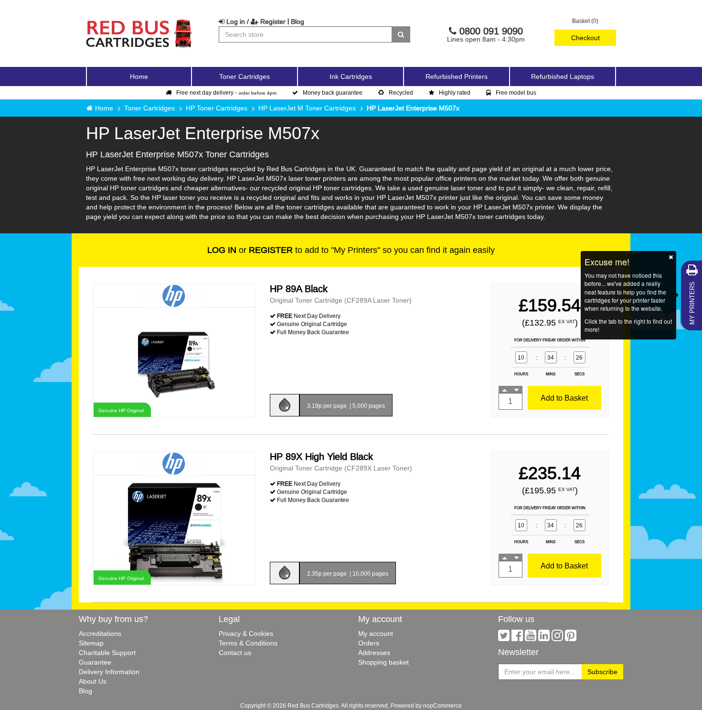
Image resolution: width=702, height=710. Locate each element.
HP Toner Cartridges (216, 108)
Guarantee (95, 662)
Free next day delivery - (226, 92)
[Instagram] (557, 638)
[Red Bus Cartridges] (139, 21)
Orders (368, 643)
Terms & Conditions (248, 643)
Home (139, 76)
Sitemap (91, 643)
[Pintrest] (570, 638)
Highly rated (454, 92)
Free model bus (516, 92)
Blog (297, 21)
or (250, 250)
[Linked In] (544, 638)
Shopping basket (383, 662)
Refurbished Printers (456, 76)
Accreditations (100, 633)
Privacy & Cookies (246, 633)
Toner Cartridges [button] (244, 76)
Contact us (235, 652)
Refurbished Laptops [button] (562, 76)
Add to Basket (564, 397)
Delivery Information (109, 672)
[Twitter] (504, 638)
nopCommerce (442, 705)
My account (375, 633)
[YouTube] (530, 638)
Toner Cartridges (149, 108)
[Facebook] (517, 638)
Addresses (374, 652)
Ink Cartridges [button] (351, 76)
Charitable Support (107, 652)
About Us (92, 681)
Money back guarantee (332, 92)
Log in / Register (255, 21)
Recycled (401, 92)
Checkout (585, 38)
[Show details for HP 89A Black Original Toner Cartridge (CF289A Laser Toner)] (174, 361)
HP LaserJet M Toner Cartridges (307, 108)
